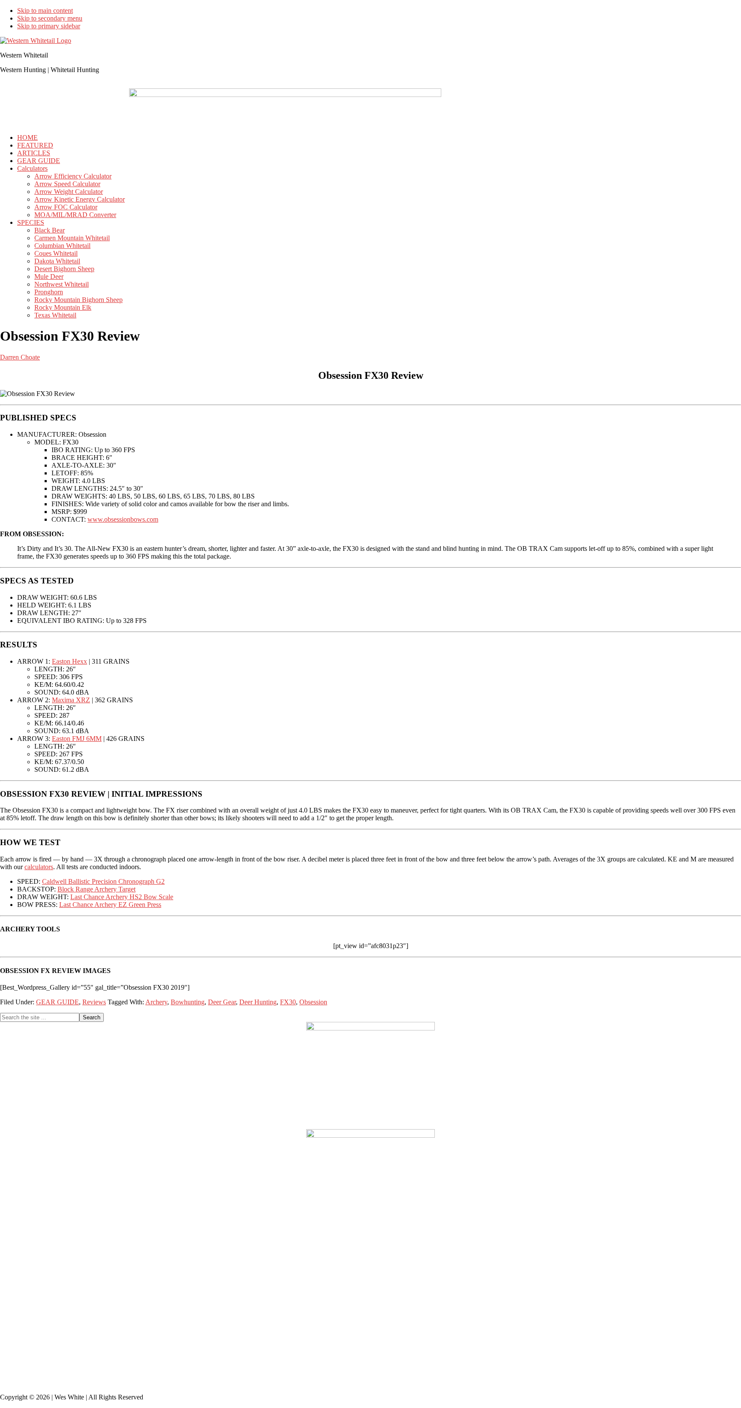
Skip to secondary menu (49, 18)
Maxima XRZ (71, 700)
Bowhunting (188, 1002)
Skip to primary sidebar (48, 26)
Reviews (94, 1002)
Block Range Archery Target (96, 889)
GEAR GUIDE (57, 1002)
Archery (156, 1002)
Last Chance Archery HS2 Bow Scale (121, 896)
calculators (38, 866)
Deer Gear (222, 1002)
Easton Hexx (69, 661)
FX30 (288, 1002)
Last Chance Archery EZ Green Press (110, 904)
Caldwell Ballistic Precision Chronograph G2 (103, 881)
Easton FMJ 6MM (77, 738)
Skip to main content (45, 10)
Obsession (313, 1002)
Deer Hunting (258, 1002)
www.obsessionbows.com (122, 519)
